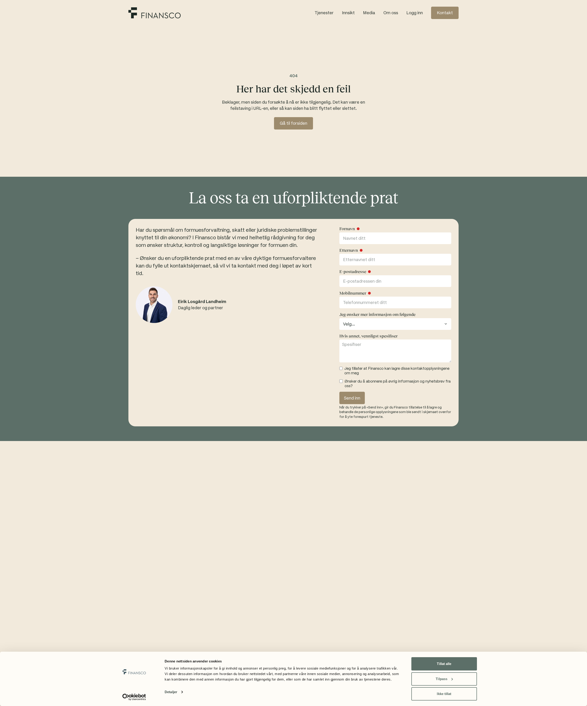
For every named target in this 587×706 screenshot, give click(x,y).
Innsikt (348, 12)
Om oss (390, 12)
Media (369, 12)
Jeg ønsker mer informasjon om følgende (377, 314)
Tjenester (324, 12)
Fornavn (347, 228)
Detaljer (171, 692)
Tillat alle (444, 664)
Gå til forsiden (293, 123)
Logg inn (414, 12)
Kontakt (445, 12)
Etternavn (348, 250)
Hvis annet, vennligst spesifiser (368, 336)
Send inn (352, 398)
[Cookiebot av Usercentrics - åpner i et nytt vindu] (134, 697)
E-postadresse (352, 271)
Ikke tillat (444, 694)
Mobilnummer (352, 293)
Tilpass (441, 679)
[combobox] (395, 324)
